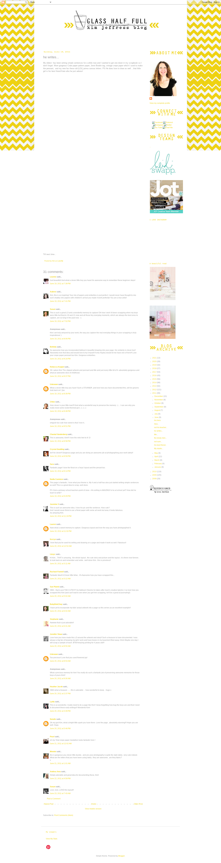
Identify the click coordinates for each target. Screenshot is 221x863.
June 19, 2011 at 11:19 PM (60, 516)
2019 (154, 365)
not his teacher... (160, 427)
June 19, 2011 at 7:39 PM (60, 284)
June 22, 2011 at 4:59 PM (60, 778)
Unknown (54, 384)
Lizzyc (52, 554)
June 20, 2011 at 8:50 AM (60, 646)
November (158, 400)
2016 (154, 375)
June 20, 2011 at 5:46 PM (60, 728)
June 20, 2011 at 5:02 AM (60, 596)
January (157, 467)
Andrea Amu (55, 772)
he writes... (158, 431)
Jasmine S (54, 504)
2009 (154, 475)
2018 (154, 368)
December (158, 396)
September (159, 407)
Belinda (53, 347)
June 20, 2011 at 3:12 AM (60, 579)
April (156, 456)
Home (93, 804)
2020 (154, 361)
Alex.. (156, 424)
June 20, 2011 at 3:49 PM (60, 711)
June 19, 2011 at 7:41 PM (60, 301)
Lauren (53, 524)
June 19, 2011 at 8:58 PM (60, 441)
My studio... (158, 448)
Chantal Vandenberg (58, 434)
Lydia (52, 702)
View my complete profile (160, 103)
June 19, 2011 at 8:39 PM (60, 394)
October (157, 403)
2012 (154, 390)
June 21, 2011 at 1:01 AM (60, 763)
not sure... (158, 442)
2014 (154, 382)
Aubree (53, 292)
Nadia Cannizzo (56, 479)
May (156, 453)
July (156, 414)
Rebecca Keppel (57, 367)
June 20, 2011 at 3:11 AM (60, 564)
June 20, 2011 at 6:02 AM (60, 611)
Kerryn (53, 539)
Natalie (53, 719)
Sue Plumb (54, 587)
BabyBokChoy (56, 604)
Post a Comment (53, 799)
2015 (154, 379)
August (157, 410)
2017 (154, 372)
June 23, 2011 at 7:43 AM (60, 793)
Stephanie (54, 619)
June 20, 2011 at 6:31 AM (60, 626)
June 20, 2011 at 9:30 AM (60, 678)
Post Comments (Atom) (63, 815)
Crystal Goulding (57, 449)
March (157, 460)
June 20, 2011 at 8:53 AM (60, 661)
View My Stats (51, 839)
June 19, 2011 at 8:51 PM (60, 426)
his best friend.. (160, 445)
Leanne (53, 277)
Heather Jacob (56, 687)
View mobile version (93, 809)
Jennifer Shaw (56, 634)
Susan (52, 309)
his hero (157, 420)
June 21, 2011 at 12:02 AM (61, 744)
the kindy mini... (160, 438)
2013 (154, 386)
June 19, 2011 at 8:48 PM (60, 411)
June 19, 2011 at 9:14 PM (60, 471)
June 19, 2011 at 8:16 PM (60, 359)
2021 (154, 358)
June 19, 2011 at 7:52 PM (60, 321)
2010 (154, 472)
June (156, 417)
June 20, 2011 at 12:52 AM (61, 546)
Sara (52, 464)
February (158, 464)
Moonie (53, 751)
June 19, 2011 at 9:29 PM (60, 496)
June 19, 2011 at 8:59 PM (60, 456)
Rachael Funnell (57, 572)
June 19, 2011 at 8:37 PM (60, 376)
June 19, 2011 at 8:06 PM (60, 339)
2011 (154, 393)
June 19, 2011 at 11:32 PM (60, 531)
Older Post (138, 804)
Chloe (52, 402)
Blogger (121, 856)
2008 (154, 479)
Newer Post (48, 804)
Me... (156, 434)
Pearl (52, 737)
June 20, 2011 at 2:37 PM (60, 694)
